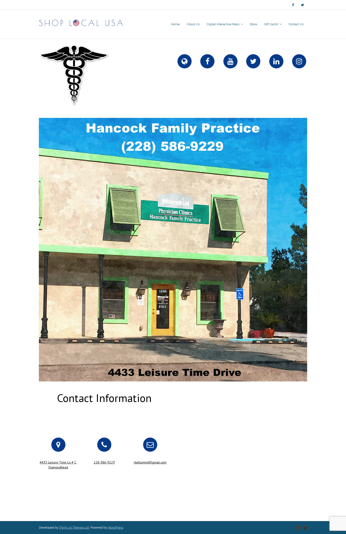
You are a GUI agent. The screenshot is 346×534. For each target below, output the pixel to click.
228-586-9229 (104, 462)
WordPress (115, 527)
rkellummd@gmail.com (150, 462)
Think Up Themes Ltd (74, 527)
